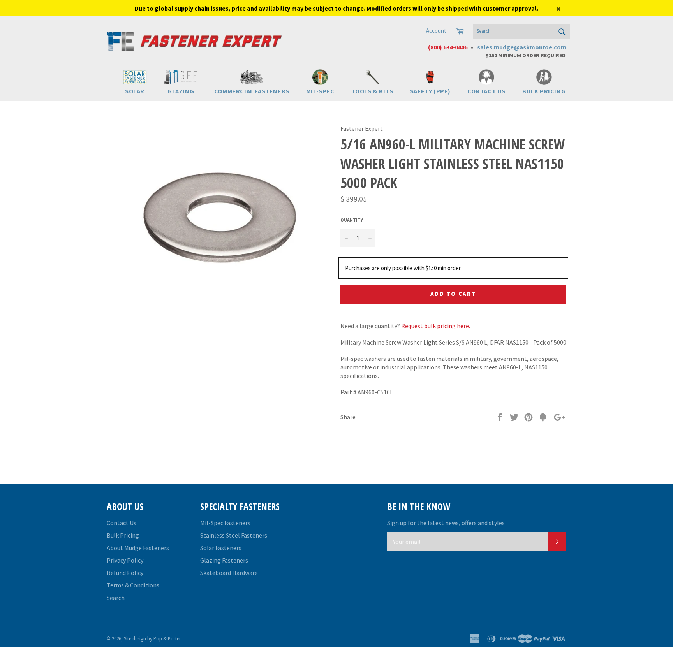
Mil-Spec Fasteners (225, 523)
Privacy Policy (125, 560)
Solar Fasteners (220, 548)
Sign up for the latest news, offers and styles (446, 523)
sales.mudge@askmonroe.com (521, 47)
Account (436, 30)
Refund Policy (125, 573)
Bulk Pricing (123, 535)
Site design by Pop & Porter (152, 638)
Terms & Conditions (133, 585)
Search (116, 597)
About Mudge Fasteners (138, 548)
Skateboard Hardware (229, 573)
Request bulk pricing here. (435, 326)
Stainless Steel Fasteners (233, 535)
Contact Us (121, 523)
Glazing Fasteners (224, 560)
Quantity (351, 220)
